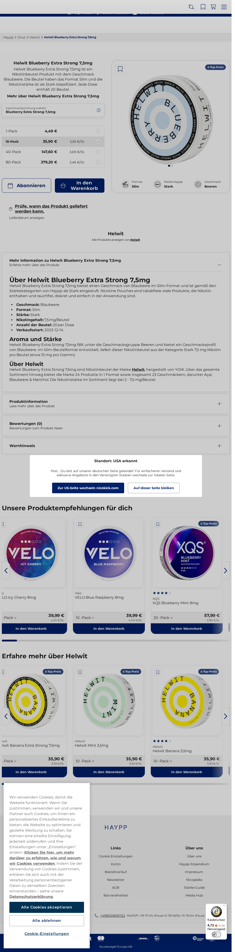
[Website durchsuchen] (194, 25)
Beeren (210, 186)
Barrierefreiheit (116, 895)
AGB (115, 887)
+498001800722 (112, 916)
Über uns (194, 848)
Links (116, 848)
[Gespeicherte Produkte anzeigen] (204, 25)
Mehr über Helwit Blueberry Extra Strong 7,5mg (53, 96)
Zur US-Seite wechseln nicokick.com (88, 488)
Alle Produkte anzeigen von (116, 239)
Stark (168, 186)
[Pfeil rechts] (225, 571)
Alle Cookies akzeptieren (46, 907)
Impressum (194, 872)
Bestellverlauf (116, 872)
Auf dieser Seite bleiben (154, 488)
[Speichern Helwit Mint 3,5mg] (80, 672)
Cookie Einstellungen (116, 856)
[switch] (216, 934)
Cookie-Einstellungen (47, 934)
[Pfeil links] (6, 571)
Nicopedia (194, 880)
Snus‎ (21, 37)
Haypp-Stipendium (194, 864)
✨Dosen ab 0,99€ (113, 5)
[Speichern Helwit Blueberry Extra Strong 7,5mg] (120, 69)
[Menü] (224, 906)
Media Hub (194, 895)
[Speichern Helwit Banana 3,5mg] (157, 672)
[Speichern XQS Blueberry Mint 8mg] (157, 524)
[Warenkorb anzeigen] (214, 25)
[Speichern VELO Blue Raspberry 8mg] (80, 524)
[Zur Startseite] (20, 24)
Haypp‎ (8, 37)
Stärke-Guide (194, 887)
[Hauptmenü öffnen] (224, 25)
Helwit (138, 369)
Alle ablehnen (46, 920)
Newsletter (115, 880)
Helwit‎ (35, 37)
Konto (116, 864)
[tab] (169, 166)
